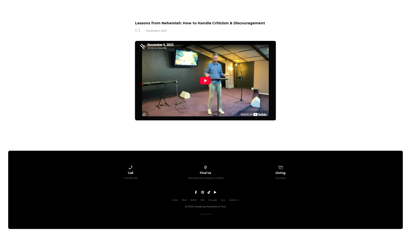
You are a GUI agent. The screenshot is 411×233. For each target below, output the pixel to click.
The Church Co (205, 214)
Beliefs (194, 200)
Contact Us (391, 14)
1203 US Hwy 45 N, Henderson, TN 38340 (205, 178)
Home (175, 200)
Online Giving (363, 14)
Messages (337, 14)
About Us (291, 14)
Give (223, 200)
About (184, 200)
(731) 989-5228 (130, 178)
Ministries (314, 14)
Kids (203, 200)
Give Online (280, 178)
